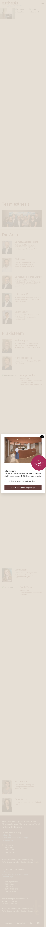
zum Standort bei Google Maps (23, 487)
